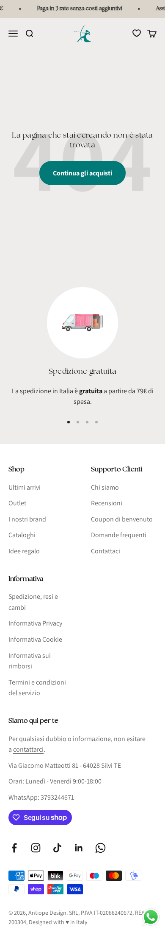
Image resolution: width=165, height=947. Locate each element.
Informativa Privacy (35, 623)
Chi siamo (105, 487)
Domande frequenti (118, 534)
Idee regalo (24, 551)
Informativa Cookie (35, 639)
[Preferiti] (136, 33)
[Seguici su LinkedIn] (79, 848)
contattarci (28, 749)
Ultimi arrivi (24, 487)
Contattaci (105, 551)
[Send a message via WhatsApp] (151, 917)
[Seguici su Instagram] (35, 848)
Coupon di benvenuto (122, 519)
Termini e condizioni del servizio (37, 688)
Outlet (17, 503)
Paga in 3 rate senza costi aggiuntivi (78, 8)
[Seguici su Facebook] (14, 848)
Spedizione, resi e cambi (33, 602)
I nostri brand (27, 519)
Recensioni (106, 503)
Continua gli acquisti (82, 173)
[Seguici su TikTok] (57, 848)
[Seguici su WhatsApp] (100, 848)
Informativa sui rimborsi (29, 661)
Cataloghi (22, 534)
